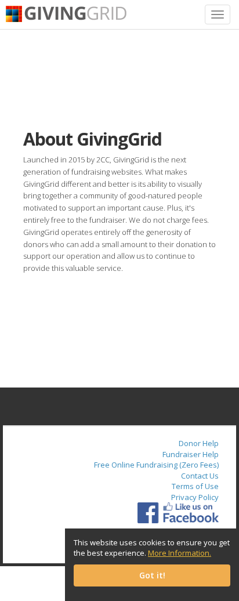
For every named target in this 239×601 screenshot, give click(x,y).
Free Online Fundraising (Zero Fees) (156, 464)
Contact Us (200, 475)
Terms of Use (195, 486)
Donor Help (199, 443)
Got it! (152, 575)
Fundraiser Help (190, 454)
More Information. (179, 553)
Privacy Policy (195, 497)
